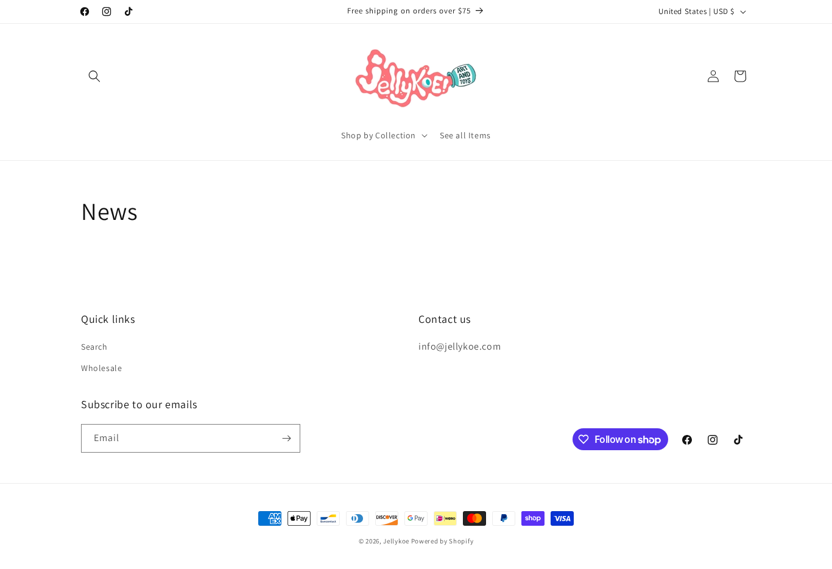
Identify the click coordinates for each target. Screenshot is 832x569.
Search (94, 346)
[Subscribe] (286, 438)
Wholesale (101, 367)
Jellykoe (396, 541)
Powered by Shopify (442, 541)
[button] (94, 76)
